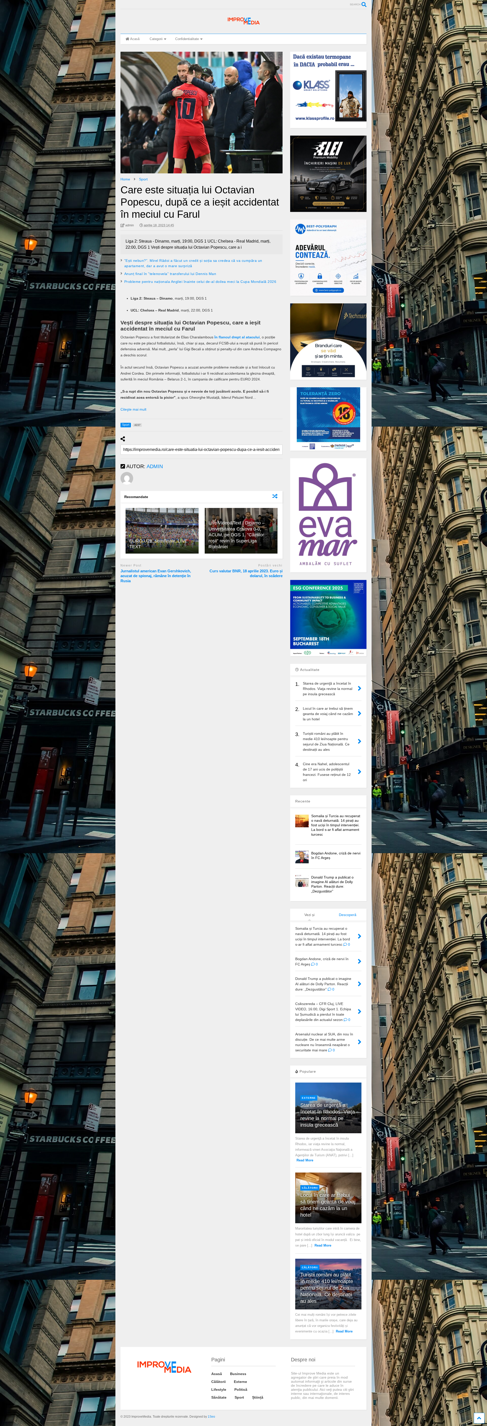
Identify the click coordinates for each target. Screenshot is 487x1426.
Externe (309, 1097)
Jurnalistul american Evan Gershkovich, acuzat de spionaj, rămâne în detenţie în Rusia (155, 576)
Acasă (135, 39)
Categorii (156, 39)
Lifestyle (218, 1389)
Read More (305, 1160)
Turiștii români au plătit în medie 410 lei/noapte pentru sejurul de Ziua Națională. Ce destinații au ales (326, 1288)
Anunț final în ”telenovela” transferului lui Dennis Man (170, 274)
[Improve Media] (243, 24)
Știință (257, 1397)
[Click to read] (162, 531)
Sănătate (219, 1397)
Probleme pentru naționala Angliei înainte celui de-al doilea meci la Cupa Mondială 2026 (200, 282)
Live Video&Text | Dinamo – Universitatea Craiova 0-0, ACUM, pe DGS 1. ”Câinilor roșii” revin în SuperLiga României (236, 534)
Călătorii (310, 1187)
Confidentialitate (187, 39)
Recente (302, 801)
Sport (239, 1397)
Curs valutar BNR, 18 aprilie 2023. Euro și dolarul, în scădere (246, 573)
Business (238, 1374)
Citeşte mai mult (133, 409)
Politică (240, 1389)
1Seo (211, 1416)
